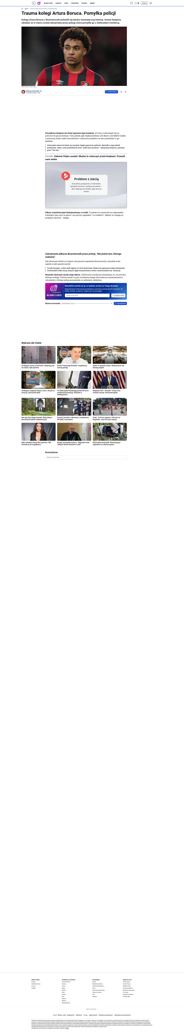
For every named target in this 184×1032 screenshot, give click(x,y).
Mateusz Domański (32, 91)
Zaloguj (144, 3)
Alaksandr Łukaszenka (129, 990)
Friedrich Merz (126, 996)
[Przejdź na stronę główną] (34, 4)
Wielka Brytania (66, 1003)
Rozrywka (74, 3)
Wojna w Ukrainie (96, 992)
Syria (63, 992)
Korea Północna (66, 981)
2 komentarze (112, 92)
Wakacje (94, 996)
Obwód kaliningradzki (98, 986)
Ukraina (64, 984)
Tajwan (64, 994)
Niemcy (64, 998)
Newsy (94, 981)
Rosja (63, 988)
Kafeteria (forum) (35, 984)
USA (63, 996)
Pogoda (84, 3)
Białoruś (64, 1000)
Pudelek (33, 988)
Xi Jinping (125, 992)
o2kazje (58, 3)
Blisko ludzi (48, 3)
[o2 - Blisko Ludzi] (40, 3)
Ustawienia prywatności (122, 1015)
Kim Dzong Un (126, 981)
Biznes (92, 3)
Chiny (93, 988)
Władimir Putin (127, 986)
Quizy (66, 3)
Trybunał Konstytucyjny (98, 990)
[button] (137, 3)
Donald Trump (126, 984)
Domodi (33, 981)
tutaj (67, 1028)
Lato (93, 994)
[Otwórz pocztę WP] (131, 3)
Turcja (63, 986)
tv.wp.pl (33, 986)
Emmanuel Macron (128, 988)
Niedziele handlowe (97, 984)
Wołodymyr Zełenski (128, 994)
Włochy (64, 990)
